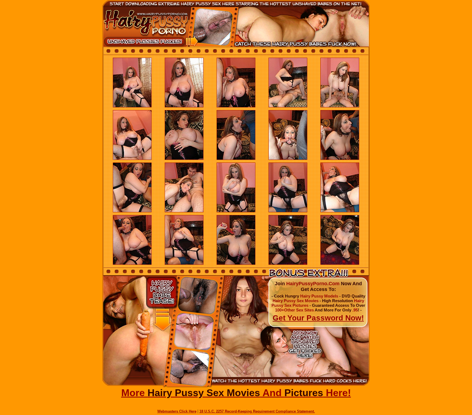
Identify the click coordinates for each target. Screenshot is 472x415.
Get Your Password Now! (318, 318)
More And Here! (236, 392)
